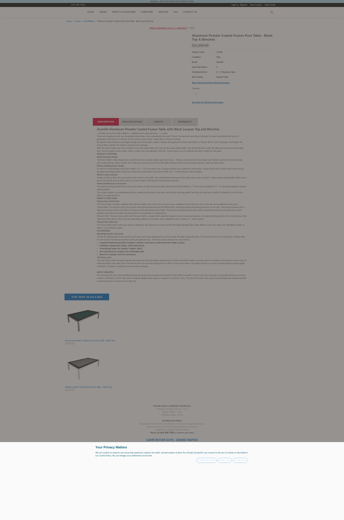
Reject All (224, 460)
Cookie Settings (206, 460)
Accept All (240, 460)
